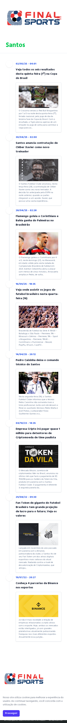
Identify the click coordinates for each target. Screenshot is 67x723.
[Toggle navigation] (59, 18)
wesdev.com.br (56, 720)
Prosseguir (11, 713)
